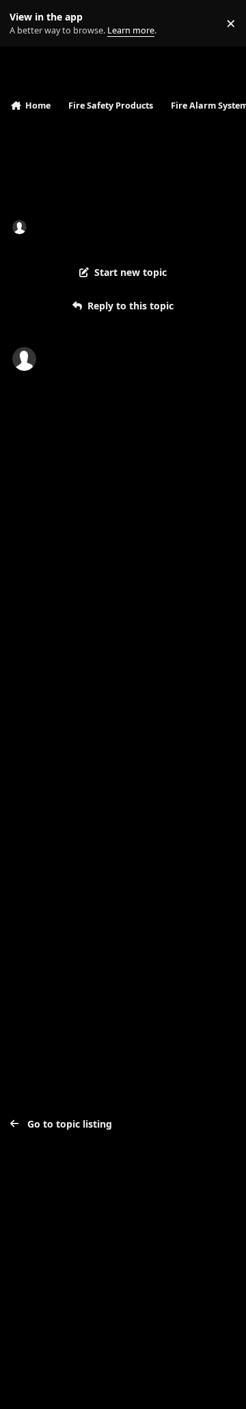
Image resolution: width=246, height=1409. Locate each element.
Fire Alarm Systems (183, 226)
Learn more (26, 23)
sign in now (82, 889)
